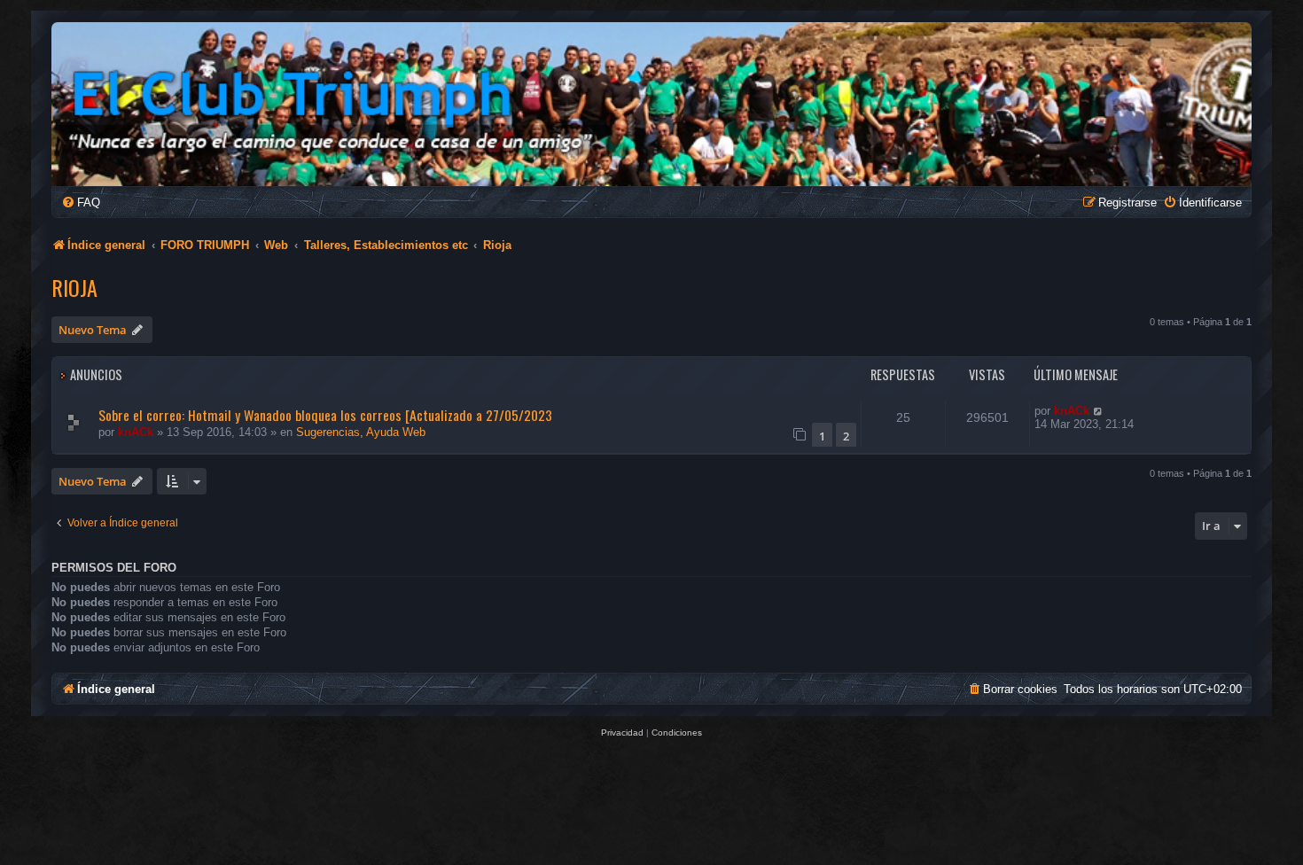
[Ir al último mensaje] (1098, 410)
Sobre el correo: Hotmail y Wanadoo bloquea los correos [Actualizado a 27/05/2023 (325, 414)
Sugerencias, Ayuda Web (360, 432)
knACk (135, 432)
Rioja (74, 287)
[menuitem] (80, 202)
